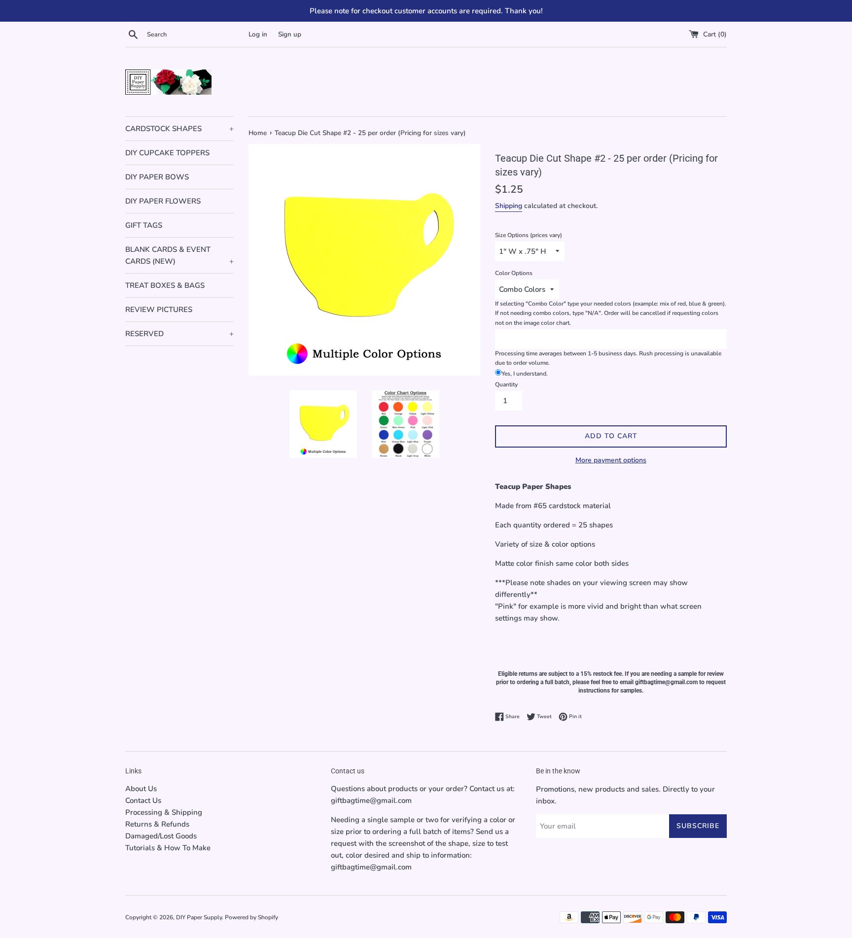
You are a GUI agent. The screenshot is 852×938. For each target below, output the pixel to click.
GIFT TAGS (143, 225)
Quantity (506, 384)
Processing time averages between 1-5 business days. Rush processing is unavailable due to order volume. (608, 358)
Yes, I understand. (524, 374)
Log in (257, 34)
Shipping (508, 205)
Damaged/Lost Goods (161, 836)
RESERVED (179, 334)
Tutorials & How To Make (168, 848)
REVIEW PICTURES (158, 309)
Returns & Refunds (157, 824)
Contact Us (143, 800)
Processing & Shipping (163, 812)
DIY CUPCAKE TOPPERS (167, 153)
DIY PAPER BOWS (157, 177)
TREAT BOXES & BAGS (165, 285)
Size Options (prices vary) (528, 235)
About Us (141, 789)
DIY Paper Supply (199, 917)
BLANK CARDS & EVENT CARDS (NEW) (179, 255)
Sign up (289, 34)
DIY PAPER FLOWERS (163, 201)
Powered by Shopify (251, 917)
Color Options (513, 273)
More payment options (610, 460)
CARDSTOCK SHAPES (179, 129)
